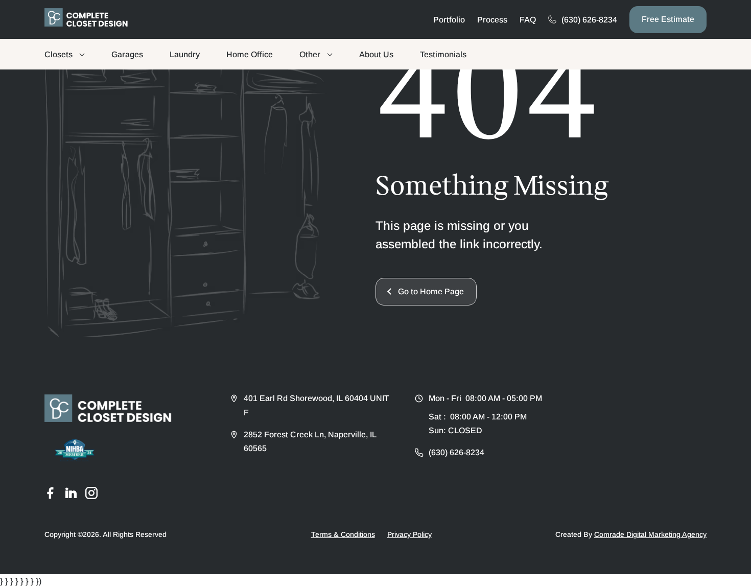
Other (309, 54)
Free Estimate (668, 19)
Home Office (249, 54)
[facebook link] (50, 493)
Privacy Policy (409, 534)
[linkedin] (71, 493)
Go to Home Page (431, 291)
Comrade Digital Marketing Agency (650, 534)
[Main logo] (86, 17)
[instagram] (91, 493)
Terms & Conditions (343, 534)
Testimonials (443, 54)
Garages (127, 54)
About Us (376, 54)
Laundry (185, 54)
